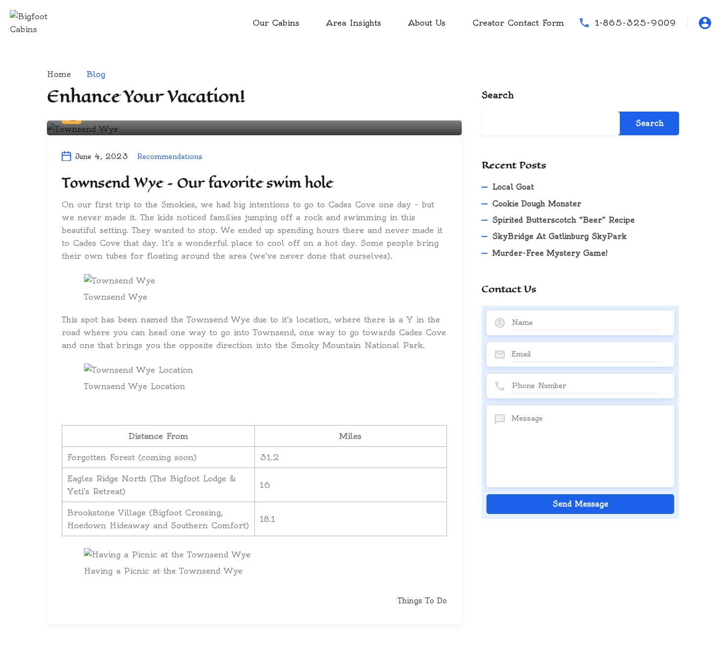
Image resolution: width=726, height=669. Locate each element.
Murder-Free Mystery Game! (549, 253)
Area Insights (353, 23)
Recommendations (169, 156)
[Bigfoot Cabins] (39, 21)
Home (59, 74)
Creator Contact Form (518, 23)
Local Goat (513, 187)
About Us (426, 23)
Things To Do (422, 600)
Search (498, 95)
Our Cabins (276, 23)
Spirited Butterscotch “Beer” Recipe (563, 220)
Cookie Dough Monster (536, 203)
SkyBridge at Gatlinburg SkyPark (559, 236)
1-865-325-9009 (635, 23)
